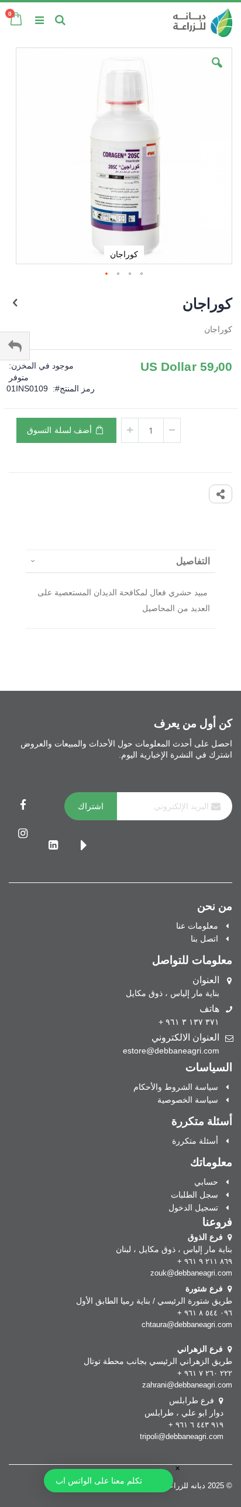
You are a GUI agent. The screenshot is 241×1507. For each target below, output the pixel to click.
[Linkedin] (53, 846)
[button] (217, 71)
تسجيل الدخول (193, 1207)
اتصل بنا (204, 938)
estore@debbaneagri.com (171, 1050)
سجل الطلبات (194, 1194)
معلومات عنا (197, 925)
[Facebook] (23, 806)
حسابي (206, 1181)
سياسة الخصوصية (187, 1099)
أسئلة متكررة (195, 1140)
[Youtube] (84, 846)
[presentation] (121, 561)
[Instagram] (23, 834)
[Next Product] (15, 303)
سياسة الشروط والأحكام (175, 1087)
